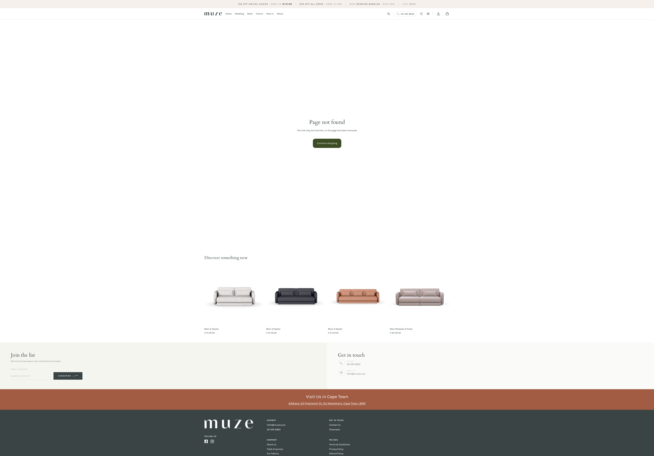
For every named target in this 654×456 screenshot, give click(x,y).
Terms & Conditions (339, 444)
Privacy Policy (336, 449)
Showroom (334, 429)
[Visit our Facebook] (428, 14)
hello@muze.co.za (276, 425)
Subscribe (64, 376)
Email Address (19, 369)
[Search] (388, 14)
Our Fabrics (273, 453)
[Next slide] (321, 296)
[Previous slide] (271, 296)
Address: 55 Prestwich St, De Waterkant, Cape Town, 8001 (327, 403)
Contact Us (334, 425)
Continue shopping (327, 143)
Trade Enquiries (275, 449)
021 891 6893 (274, 429)
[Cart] (447, 14)
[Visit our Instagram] (421, 14)
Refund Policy (336, 453)
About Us (271, 444)
